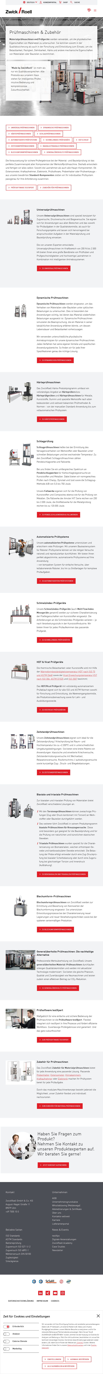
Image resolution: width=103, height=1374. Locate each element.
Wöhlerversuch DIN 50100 (18, 1254)
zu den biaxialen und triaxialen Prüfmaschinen (64, 874)
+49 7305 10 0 (12, 1212)
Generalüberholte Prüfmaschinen (63, 152)
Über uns (56, 1213)
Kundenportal (50, 2)
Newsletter (57, 1250)
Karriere (56, 1220)
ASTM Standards (14, 1239)
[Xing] (48, 1294)
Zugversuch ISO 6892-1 (17, 1250)
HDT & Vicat (84, 140)
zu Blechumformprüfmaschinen (56, 929)
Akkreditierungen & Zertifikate (67, 1209)
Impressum (42, 1301)
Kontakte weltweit (61, 1216)
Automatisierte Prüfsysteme (24, 140)
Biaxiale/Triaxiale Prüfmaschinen (58, 146)
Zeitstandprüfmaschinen (22, 146)
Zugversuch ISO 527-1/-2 (18, 1247)
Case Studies (58, 1247)
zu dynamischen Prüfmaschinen (56, 360)
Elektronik (63, 1079)
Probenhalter (43, 1075)
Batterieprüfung (13, 1243)
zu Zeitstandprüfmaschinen (55, 772)
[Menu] (95, 10)
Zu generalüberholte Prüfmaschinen (59, 988)
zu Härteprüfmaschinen (53, 419)
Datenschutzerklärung (21, 1301)
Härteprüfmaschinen (21, 134)
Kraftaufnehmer (44, 1079)
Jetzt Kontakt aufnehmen (54, 1165)
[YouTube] (55, 1294)
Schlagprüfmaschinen (49, 134)
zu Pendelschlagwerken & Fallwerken (60, 515)
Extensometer (57, 1075)
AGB (54, 1198)
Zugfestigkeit (12, 1258)
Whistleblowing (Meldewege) (66, 1205)
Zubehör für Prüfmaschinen (56, 188)
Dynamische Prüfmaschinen (56, 128)
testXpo (56, 1236)
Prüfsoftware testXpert (22, 188)
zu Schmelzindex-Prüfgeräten (56, 640)
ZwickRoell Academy (62, 1243)
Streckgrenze (12, 1261)
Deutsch (31, 2)
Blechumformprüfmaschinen (24, 152)
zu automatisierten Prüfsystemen (57, 581)
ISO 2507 (72, 679)
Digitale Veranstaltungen (64, 1239)
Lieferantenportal (60, 1224)
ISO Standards (13, 1236)
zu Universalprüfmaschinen (55, 268)
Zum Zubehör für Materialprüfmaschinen (61, 1106)
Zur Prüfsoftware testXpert (55, 1040)
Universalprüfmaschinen (22, 128)
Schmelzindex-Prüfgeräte (58, 140)
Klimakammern (73, 1075)
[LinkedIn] (40, 1294)
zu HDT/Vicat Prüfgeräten (53, 710)
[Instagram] (62, 1294)
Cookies (55, 1301)
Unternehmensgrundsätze (65, 1202)
